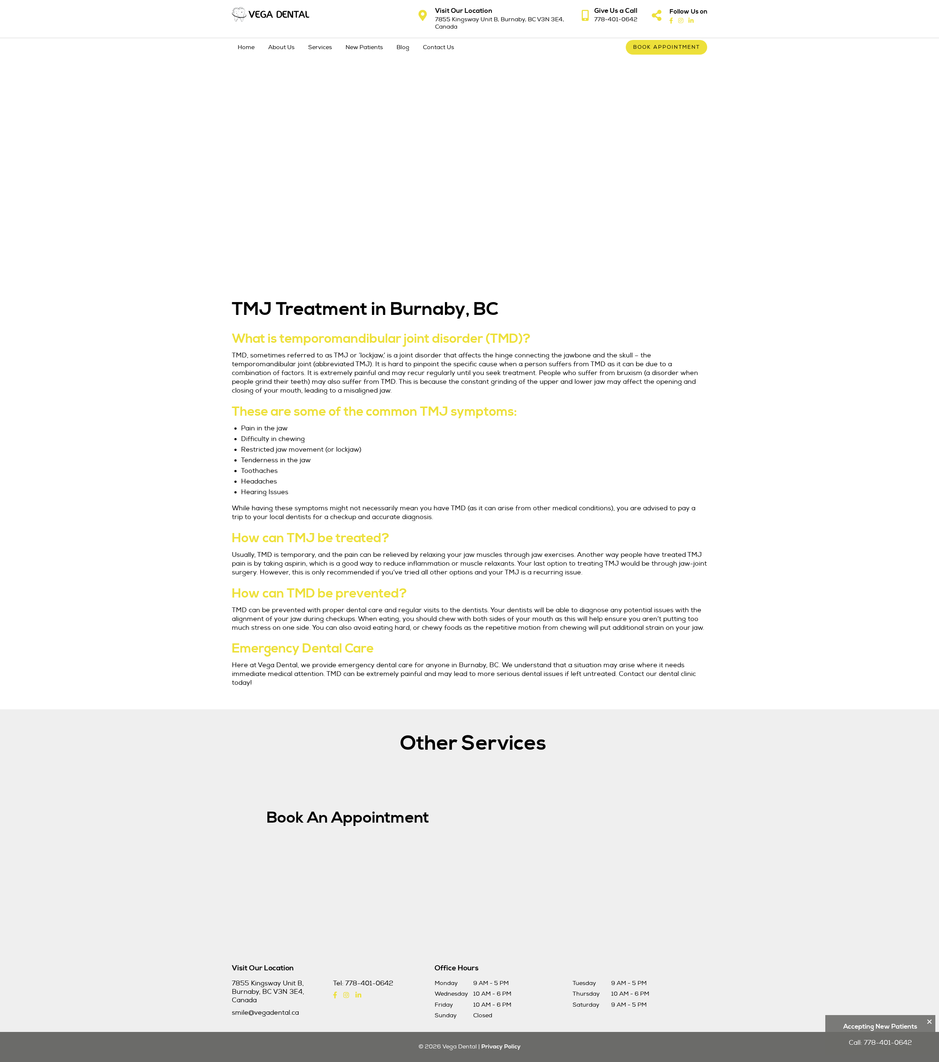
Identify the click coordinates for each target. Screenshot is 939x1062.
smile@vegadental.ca (265, 1013)
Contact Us (438, 47)
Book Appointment (666, 47)
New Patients (364, 47)
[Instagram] (680, 21)
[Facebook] (671, 21)
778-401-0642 (615, 19)
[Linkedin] (691, 21)
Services (320, 47)
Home (246, 47)
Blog (403, 47)
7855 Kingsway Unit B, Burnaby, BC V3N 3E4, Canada (499, 23)
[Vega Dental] (271, 14)
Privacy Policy (500, 1046)
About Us (281, 47)
